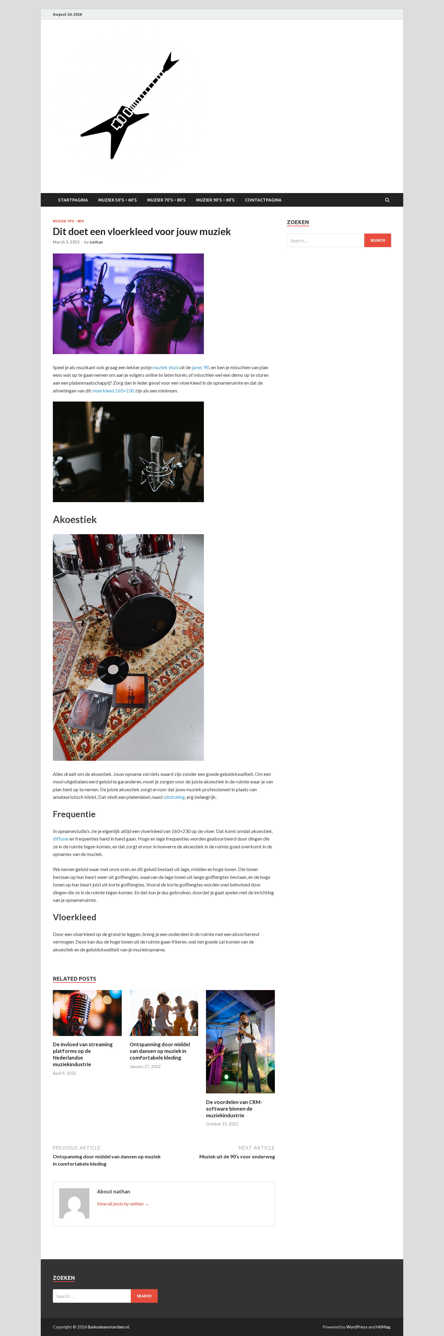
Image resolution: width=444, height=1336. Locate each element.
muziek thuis (166, 367)
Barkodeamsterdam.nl (108, 1326)
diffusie (61, 838)
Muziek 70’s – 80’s (166, 200)
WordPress (357, 1326)
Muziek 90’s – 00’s (215, 200)
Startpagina (73, 200)
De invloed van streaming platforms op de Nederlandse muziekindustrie (83, 1054)
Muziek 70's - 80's (68, 221)
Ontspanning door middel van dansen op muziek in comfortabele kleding (160, 1051)
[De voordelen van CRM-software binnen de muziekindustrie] (240, 1095)
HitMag (383, 1326)
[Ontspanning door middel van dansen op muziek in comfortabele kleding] (164, 1037)
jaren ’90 (200, 367)
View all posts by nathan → (123, 1203)
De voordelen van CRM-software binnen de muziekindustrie (234, 1108)
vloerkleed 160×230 (113, 390)
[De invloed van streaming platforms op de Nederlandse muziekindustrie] (87, 1037)
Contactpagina (263, 200)
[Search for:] (339, 240)
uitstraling (174, 797)
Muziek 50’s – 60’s (117, 200)
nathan (96, 242)
